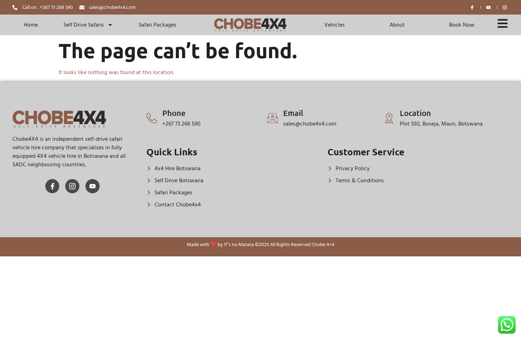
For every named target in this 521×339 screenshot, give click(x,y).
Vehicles (334, 24)
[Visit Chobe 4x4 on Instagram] (505, 7)
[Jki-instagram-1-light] (72, 186)
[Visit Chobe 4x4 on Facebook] (472, 7)
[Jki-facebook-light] (52, 186)
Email (293, 113)
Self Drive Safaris (83, 24)
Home (31, 24)
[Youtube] (92, 186)
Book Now (462, 24)
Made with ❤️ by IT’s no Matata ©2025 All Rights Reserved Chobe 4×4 (261, 244)
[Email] (272, 118)
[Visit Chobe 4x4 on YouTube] (488, 7)
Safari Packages (158, 24)
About (397, 24)
